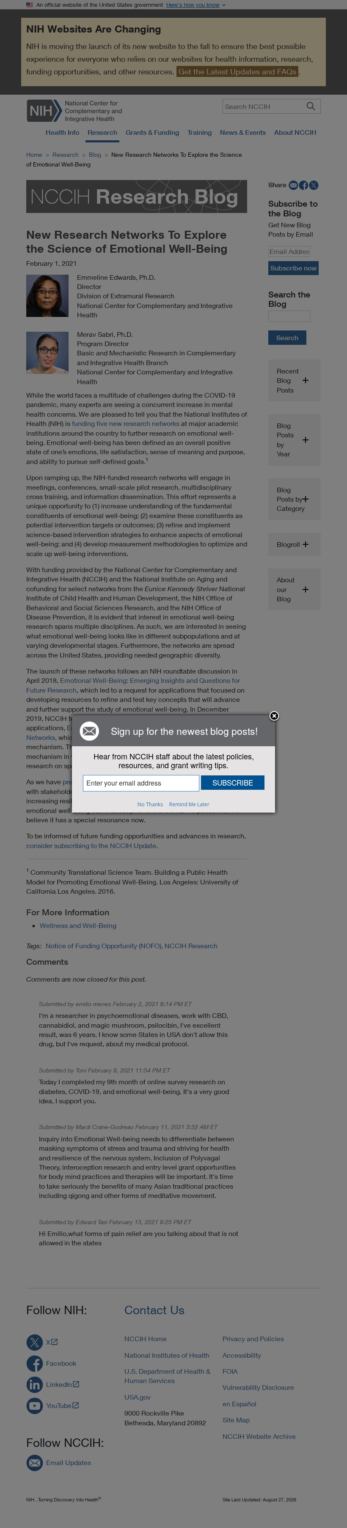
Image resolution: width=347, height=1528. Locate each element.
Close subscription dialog (274, 716)
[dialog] (173, 764)
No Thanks (150, 804)
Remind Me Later (189, 804)
